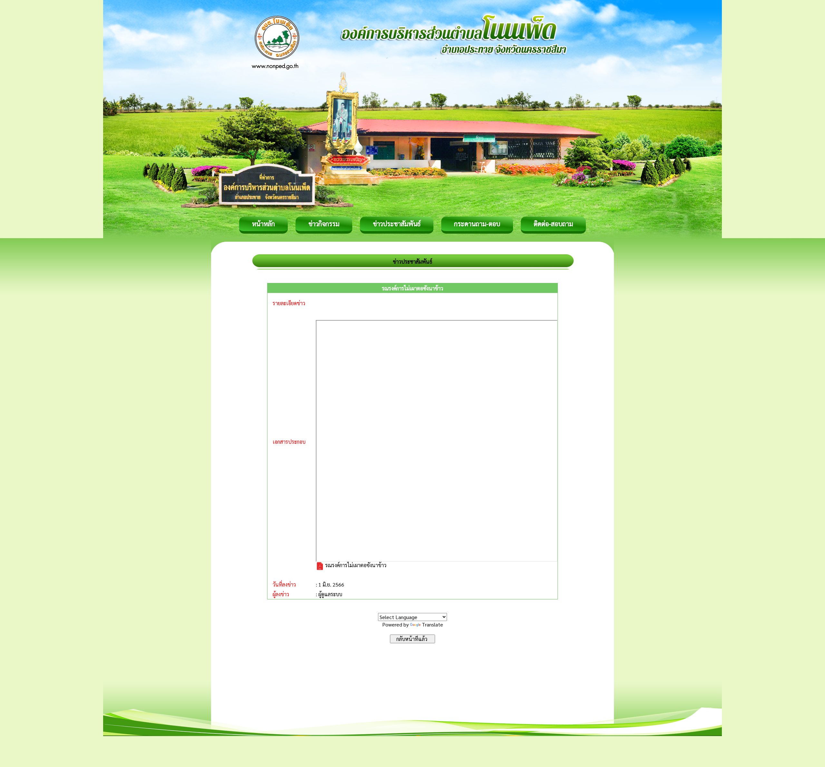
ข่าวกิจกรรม (323, 223)
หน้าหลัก (263, 223)
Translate (432, 624)
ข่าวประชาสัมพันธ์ (397, 223)
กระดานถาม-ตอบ (477, 223)
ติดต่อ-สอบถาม (553, 223)
